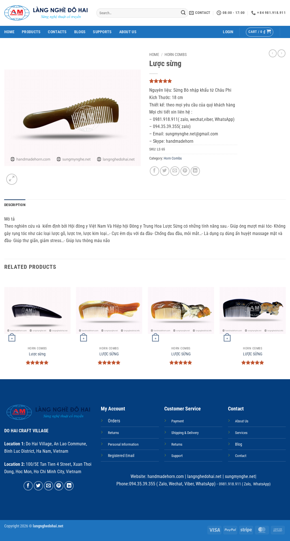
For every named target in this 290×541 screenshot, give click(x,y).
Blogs (80, 32)
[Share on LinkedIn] (195, 171)
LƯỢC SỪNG (109, 354)
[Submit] (183, 13)
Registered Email (121, 455)
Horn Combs (176, 54)
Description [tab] (14, 205)
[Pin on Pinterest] (185, 171)
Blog (238, 444)
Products (31, 32)
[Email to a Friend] (175, 171)
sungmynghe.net (239, 476)
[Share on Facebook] (154, 171)
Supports (102, 32)
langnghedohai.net (204, 476)
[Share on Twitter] (164, 171)
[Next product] (273, 53)
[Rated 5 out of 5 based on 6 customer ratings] (193, 81)
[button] (228, 32)
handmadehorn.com (165, 476)
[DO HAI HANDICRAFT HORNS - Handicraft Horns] (46, 12)
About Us (128, 32)
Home (9, 32)
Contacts (57, 32)
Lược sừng (37, 354)
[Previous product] (281, 53)
